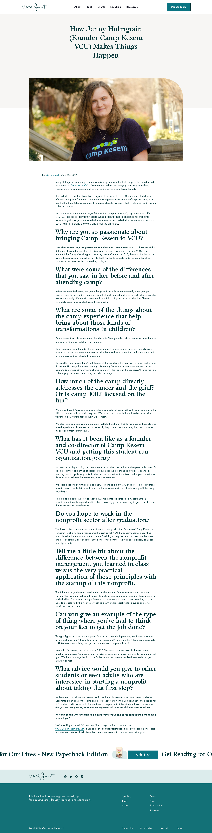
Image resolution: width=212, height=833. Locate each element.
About (77, 7)
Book (90, 7)
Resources (132, 7)
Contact (153, 796)
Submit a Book (156, 805)
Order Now (69, 754)
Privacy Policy (165, 828)
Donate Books (178, 7)
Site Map (180, 828)
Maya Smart (52, 175)
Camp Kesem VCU (80, 185)
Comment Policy (127, 828)
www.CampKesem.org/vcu (69, 728)
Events (101, 7)
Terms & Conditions (146, 828)
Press (152, 800)
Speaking (115, 7)
